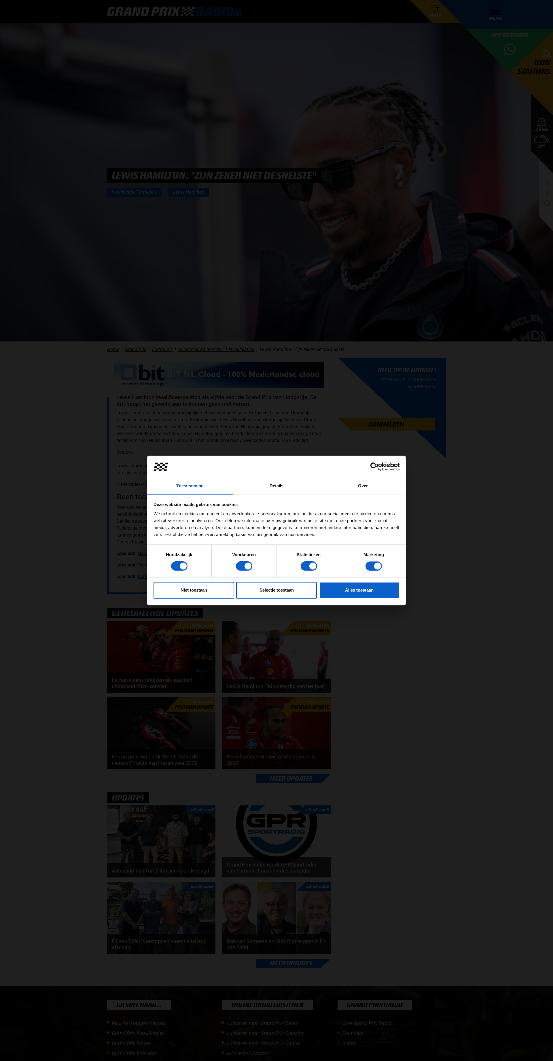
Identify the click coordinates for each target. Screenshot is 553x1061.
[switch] (244, 566)
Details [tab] (277, 485)
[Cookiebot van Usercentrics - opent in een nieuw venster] (374, 466)
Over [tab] (363, 485)
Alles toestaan (359, 590)
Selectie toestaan (277, 590)
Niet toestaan (194, 590)
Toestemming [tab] (190, 485)
